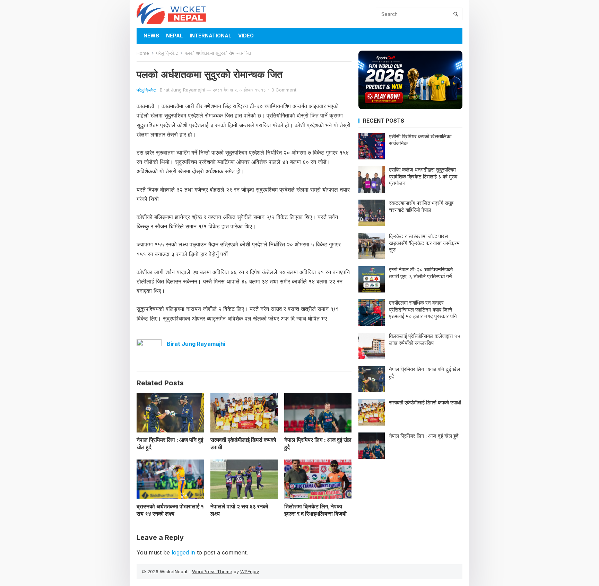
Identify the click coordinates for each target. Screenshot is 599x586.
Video (246, 35)
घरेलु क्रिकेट (167, 53)
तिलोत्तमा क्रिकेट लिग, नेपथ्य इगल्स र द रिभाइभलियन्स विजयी (315, 509)
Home (143, 53)
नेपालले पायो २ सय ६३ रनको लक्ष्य (239, 509)
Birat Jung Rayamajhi (182, 90)
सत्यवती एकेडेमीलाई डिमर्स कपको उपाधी (243, 443)
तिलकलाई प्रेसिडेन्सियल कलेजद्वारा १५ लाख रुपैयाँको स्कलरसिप (424, 339)
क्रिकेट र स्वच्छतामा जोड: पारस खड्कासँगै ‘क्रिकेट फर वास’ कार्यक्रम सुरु (424, 243)
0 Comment (283, 90)
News (151, 35)
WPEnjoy (249, 571)
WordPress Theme (212, 571)
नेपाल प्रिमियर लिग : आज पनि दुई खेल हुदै (170, 443)
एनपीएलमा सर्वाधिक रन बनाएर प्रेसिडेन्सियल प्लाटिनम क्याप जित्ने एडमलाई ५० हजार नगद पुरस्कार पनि (423, 309)
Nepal (174, 35)
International (210, 35)
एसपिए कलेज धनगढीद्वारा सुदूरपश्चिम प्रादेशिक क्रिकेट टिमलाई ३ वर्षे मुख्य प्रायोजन (423, 176)
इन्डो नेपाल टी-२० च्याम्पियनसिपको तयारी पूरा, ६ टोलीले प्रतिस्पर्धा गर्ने (421, 273)
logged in (183, 552)
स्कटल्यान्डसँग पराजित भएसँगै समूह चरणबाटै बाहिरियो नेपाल (421, 206)
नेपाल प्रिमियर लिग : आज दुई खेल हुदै (317, 443)
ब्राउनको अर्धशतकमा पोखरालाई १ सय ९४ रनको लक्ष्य (170, 509)
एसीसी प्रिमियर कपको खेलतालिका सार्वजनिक (420, 140)
